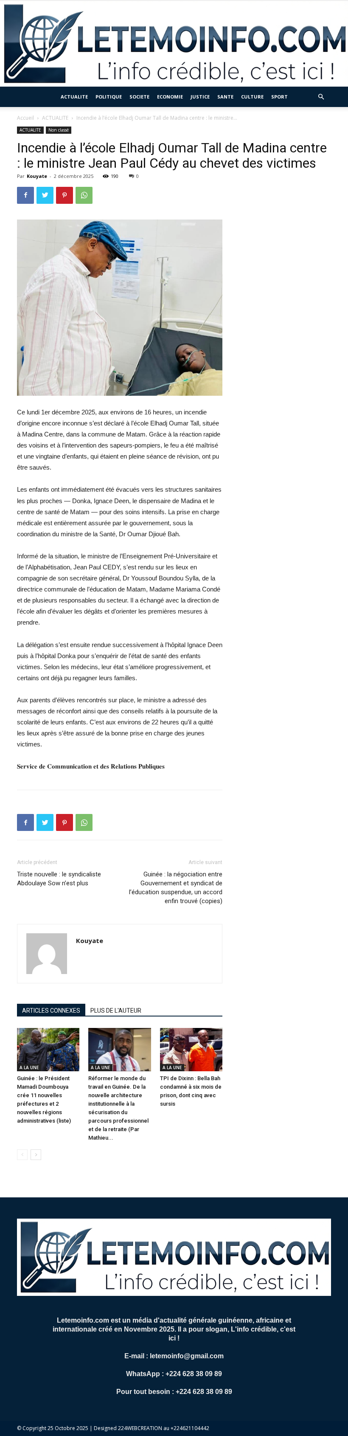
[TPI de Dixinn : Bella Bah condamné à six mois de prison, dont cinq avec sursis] (191, 1049)
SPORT (279, 96)
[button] (321, 97)
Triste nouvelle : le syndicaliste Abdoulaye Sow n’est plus (59, 878)
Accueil (25, 117)
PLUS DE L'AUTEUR (115, 1010)
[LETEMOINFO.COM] (174, 44)
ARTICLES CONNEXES (51, 1010)
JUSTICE (200, 96)
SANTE (225, 96)
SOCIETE (139, 96)
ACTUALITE (74, 96)
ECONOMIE (170, 96)
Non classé (58, 130)
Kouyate (37, 176)
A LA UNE (29, 1067)
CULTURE (252, 96)
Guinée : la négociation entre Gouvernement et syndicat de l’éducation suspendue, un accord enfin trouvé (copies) (175, 887)
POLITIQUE (108, 96)
